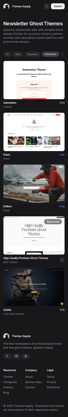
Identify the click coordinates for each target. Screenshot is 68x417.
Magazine (32, 54)
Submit (58, 6)
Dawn (6, 154)
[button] (47, 6)
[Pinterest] (26, 356)
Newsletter (50, 54)
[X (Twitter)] (7, 356)
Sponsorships (33, 382)
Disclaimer (53, 387)
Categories (10, 382)
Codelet (7, 106)
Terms (50, 376)
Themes (8, 376)
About (29, 376)
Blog (18, 54)
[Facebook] (16, 356)
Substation (10, 102)
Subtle (7, 309)
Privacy (51, 382)
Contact (30, 387)
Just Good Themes (13, 313)
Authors (8, 387)
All (7, 54)
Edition (7, 206)
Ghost (6, 158)
